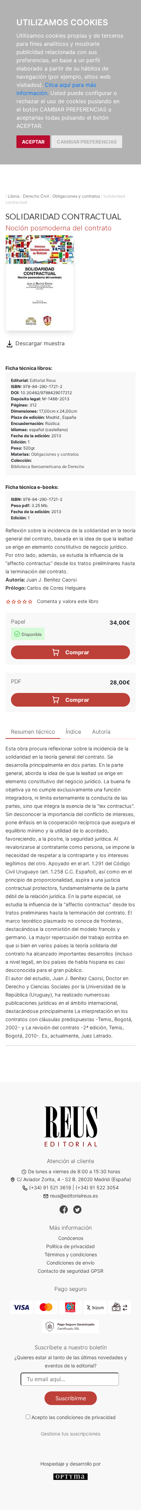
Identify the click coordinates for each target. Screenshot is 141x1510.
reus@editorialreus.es (74, 1196)
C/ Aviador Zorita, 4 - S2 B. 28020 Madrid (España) (74, 1179)
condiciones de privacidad (86, 1417)
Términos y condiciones (70, 1254)
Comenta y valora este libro (67, 601)
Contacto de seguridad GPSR (70, 1271)
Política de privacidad (70, 1246)
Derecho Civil (36, 196)
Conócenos (70, 1238)
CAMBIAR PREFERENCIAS (87, 142)
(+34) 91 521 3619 (50, 1187)
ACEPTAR (33, 142)
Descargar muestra (39, 343)
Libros (14, 196)
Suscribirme (70, 1398)
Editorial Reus (43, 380)
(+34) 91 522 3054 (97, 1187)
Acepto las (73, 1417)
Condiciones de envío (70, 1263)
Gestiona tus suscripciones (70, 1433)
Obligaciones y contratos (76, 196)
